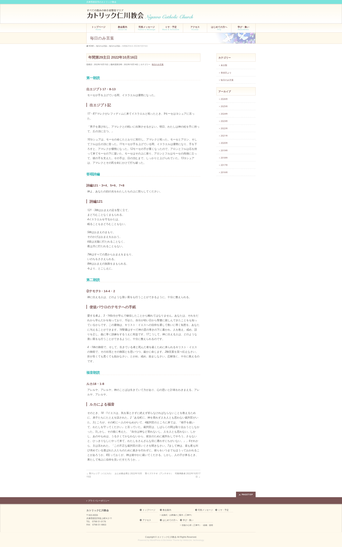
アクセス (146, 520)
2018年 (224, 157)
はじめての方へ (170, 520)
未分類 (224, 65)
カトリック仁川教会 (167, 537)
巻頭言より (226, 72)
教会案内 (167, 510)
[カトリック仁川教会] (140, 16)
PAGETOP (247, 494)
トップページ (148, 510)
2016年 (224, 172)
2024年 (224, 113)
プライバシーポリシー (98, 500)
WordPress (155, 540)
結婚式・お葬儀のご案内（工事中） (177, 515)
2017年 (224, 165)
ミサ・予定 (223, 510)
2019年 (224, 150)
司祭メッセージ (205, 510)
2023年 (224, 121)
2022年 (224, 128)
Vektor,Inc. (188, 540)
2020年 (224, 142)
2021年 (224, 135)
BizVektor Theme (171, 540)
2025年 (224, 106)
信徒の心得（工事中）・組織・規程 (197, 525)
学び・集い (188, 520)
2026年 (224, 99)
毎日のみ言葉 (158, 64)
